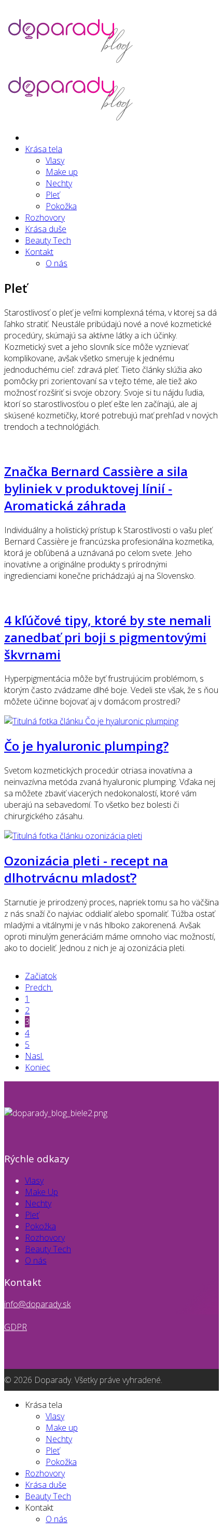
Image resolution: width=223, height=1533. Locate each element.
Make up (62, 172)
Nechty (59, 183)
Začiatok (41, 976)
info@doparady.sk (37, 1304)
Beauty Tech (48, 240)
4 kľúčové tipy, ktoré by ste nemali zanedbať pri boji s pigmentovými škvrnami (107, 637)
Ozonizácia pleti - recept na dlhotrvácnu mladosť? (86, 869)
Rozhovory (45, 217)
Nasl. (34, 1056)
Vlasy (55, 160)
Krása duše (45, 229)
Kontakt (39, 251)
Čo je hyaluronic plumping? (86, 745)
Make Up (41, 1192)
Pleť (53, 194)
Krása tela (43, 149)
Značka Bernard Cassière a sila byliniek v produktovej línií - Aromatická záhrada (96, 488)
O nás (56, 263)
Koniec (37, 1067)
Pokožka (61, 206)
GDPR (15, 1327)
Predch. (39, 987)
